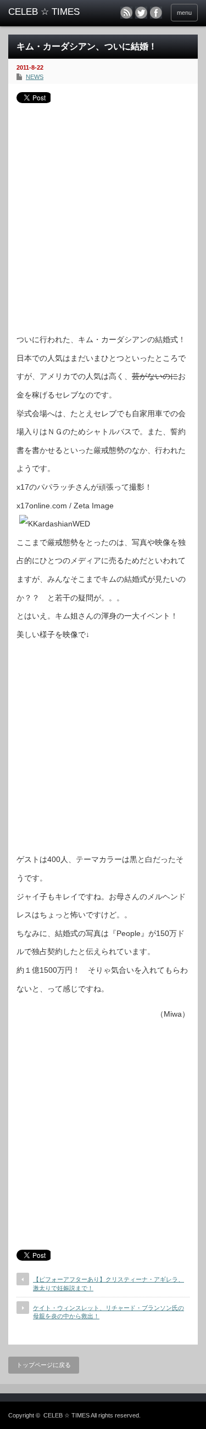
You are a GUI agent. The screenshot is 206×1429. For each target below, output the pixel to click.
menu (184, 12)
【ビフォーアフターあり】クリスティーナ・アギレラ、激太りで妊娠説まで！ (108, 1283)
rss (126, 13)
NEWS (34, 76)
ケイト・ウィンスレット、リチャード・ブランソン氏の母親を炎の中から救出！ (108, 1312)
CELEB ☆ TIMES (66, 1415)
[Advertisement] (103, 214)
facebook (156, 13)
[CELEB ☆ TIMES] (49, 12)
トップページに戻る (43, 1365)
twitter (141, 13)
